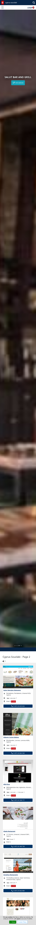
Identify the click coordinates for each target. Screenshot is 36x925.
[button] (15, 646)
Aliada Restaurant (9, 831)
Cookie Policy (22, 922)
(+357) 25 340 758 (19, 846)
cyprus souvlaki (11, 2)
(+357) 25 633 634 (19, 706)
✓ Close (12, 922)
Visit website (19, 83)
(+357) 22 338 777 (19, 800)
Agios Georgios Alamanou (12, 690)
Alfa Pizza (6, 784)
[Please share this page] (4, 661)
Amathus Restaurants (10, 875)
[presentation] (3, 330)
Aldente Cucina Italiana (11, 737)
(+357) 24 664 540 (19, 753)
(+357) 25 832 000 (19, 891)
